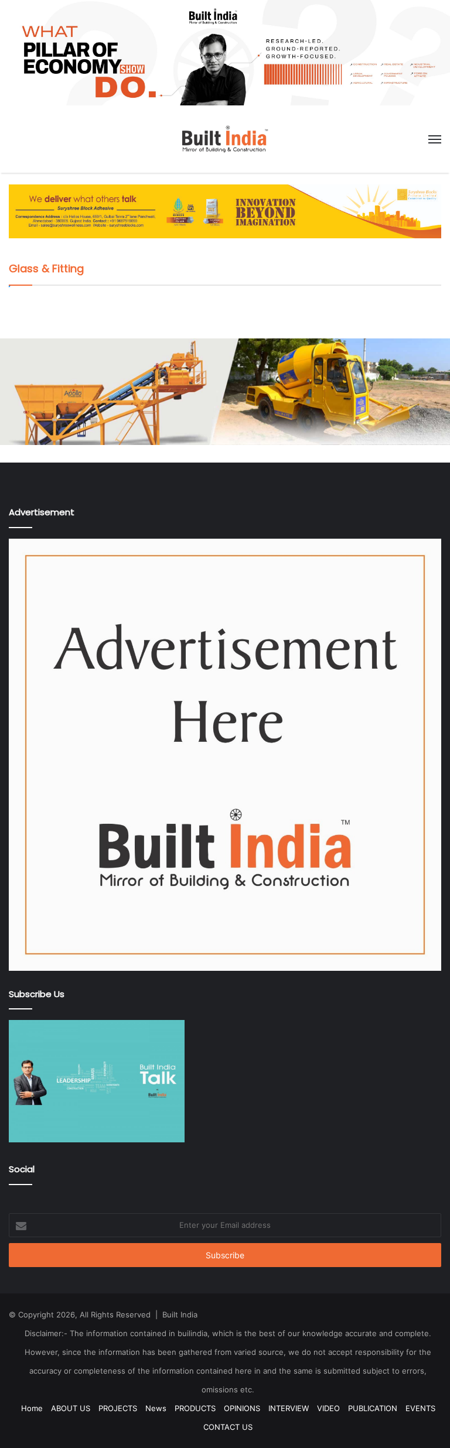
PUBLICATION (372, 1408)
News (155, 1408)
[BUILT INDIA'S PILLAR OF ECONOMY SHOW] (225, 52)
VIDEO (328, 1408)
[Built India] (225, 139)
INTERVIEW (288, 1408)
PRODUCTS (195, 1408)
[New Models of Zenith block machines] (225, 390)
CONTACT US (228, 1427)
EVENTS (420, 1408)
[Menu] (434, 139)
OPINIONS (242, 1408)
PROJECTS (117, 1408)
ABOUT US (70, 1408)
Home (32, 1408)
